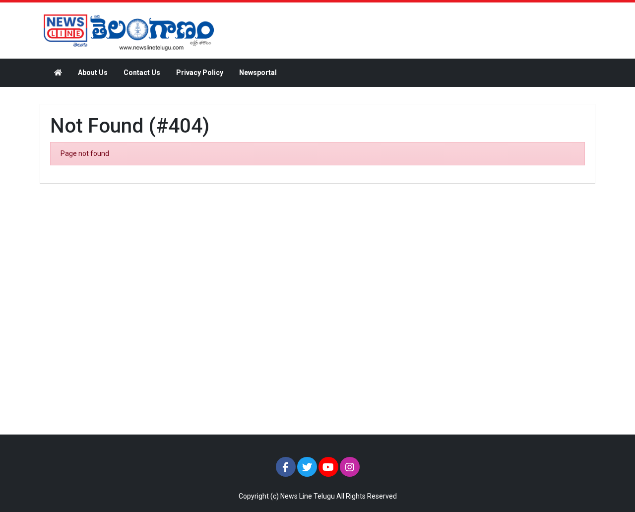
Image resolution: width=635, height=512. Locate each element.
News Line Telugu (307, 496)
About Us (93, 72)
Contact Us (142, 72)
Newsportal (258, 72)
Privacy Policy (199, 72)
